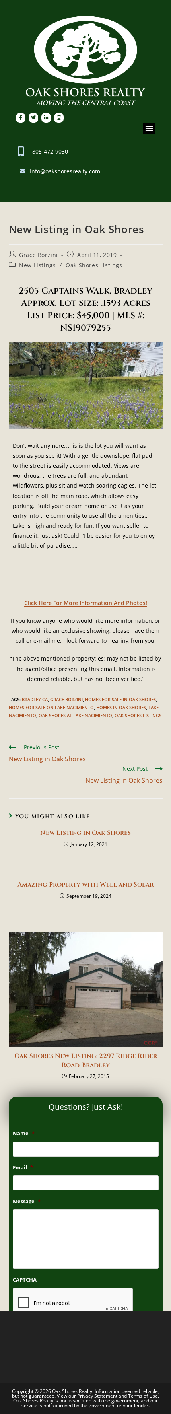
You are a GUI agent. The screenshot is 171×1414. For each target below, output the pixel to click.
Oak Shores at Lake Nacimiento (75, 715)
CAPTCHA (25, 1279)
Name (24, 1133)
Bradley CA (35, 699)
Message (27, 1201)
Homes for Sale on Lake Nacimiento (51, 707)
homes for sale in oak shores (120, 699)
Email (23, 1167)
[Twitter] (33, 118)
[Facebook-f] (20, 118)
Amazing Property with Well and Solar (85, 884)
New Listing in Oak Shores (85, 833)
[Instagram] (59, 118)
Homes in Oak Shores (121, 707)
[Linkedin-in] (46, 118)
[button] (149, 128)
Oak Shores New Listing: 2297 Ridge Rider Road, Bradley (85, 1060)
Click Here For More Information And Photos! (85, 603)
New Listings (37, 265)
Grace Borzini (38, 255)
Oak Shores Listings (94, 265)
